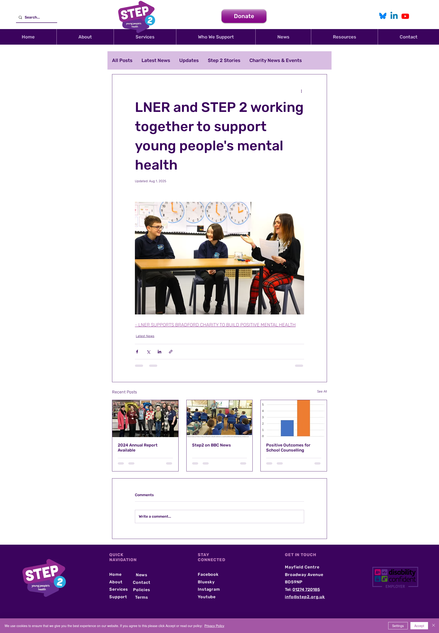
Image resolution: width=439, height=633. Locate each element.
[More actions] (301, 91)
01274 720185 (306, 593)
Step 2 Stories (224, 60)
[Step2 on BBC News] (220, 418)
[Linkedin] (394, 16)
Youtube (207, 601)
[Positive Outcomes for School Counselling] (294, 418)
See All (322, 391)
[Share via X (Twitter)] (148, 351)
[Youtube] (405, 16)
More (255, 60)
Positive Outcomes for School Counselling (288, 448)
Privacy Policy (214, 625)
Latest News (156, 60)
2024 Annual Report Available (138, 448)
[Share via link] (171, 351)
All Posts (122, 60)
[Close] (433, 625)
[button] (85, 37)
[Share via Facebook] (137, 351)
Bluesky (206, 586)
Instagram (209, 593)
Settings (398, 625)
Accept (419, 625)
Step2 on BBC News (211, 445)
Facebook (208, 578)
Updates (189, 60)
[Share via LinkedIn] (159, 351)
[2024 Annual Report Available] (145, 418)
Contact (141, 586)
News (142, 579)
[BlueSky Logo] (382, 16)
